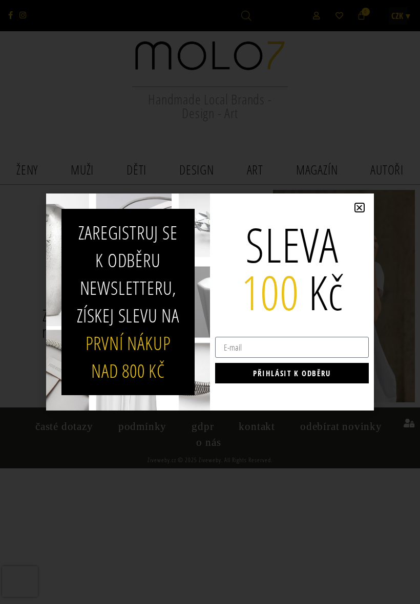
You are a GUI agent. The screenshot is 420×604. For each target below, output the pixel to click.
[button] (359, 207)
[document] (210, 302)
